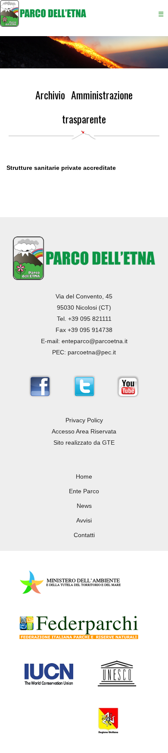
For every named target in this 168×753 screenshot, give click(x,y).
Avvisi (84, 520)
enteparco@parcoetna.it (95, 341)
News (84, 505)
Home (84, 476)
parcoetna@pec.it (92, 352)
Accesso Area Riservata (84, 431)
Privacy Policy (84, 420)
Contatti (84, 535)
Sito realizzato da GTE (84, 442)
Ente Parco (84, 491)
